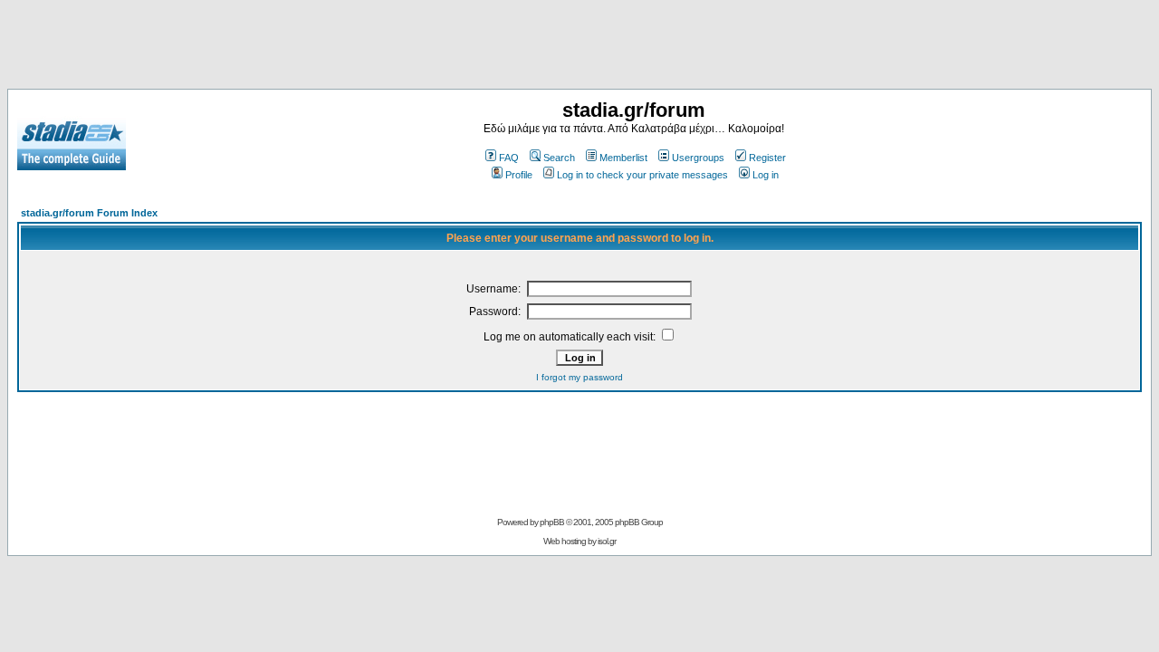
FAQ (509, 157)
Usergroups (698, 157)
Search (559, 157)
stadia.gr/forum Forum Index (89, 212)
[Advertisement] (579, 48)
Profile (518, 174)
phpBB (552, 522)
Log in (765, 174)
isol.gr (607, 541)
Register (767, 157)
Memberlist (623, 157)
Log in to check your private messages (642, 174)
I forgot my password (579, 377)
